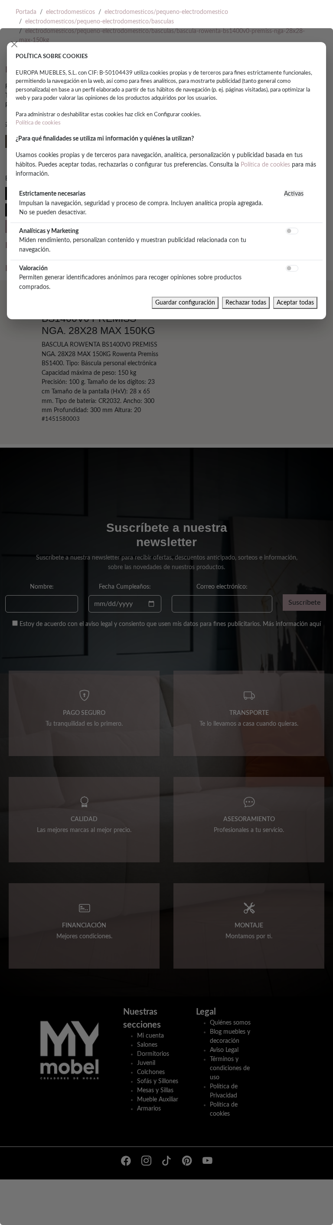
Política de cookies (38, 122)
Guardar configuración (185, 302)
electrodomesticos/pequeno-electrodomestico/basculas (99, 21)
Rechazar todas (245, 302)
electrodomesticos (70, 12)
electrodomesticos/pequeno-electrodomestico (166, 12)
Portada (26, 12)
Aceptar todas (295, 302)
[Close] (14, 44)
